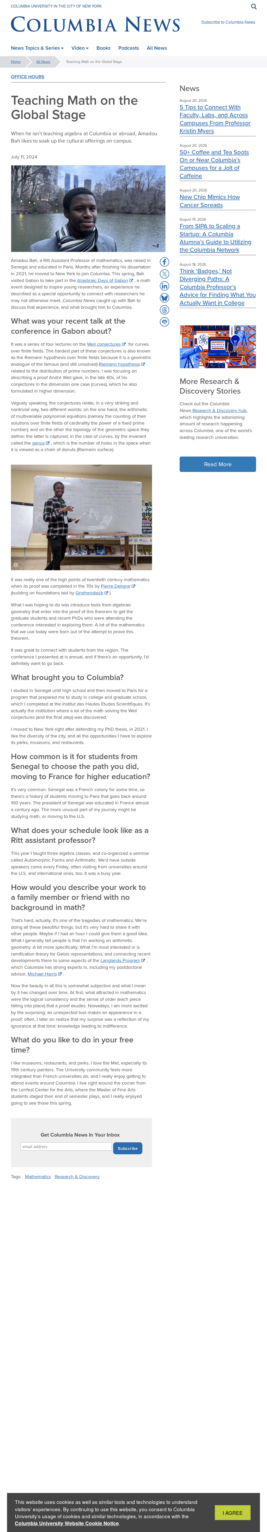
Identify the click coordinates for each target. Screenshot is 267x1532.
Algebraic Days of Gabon (102, 280)
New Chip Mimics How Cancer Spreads (210, 201)
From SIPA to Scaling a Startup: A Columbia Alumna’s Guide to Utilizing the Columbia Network (216, 238)
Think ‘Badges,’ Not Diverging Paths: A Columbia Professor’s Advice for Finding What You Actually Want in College (218, 287)
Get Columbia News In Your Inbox (80, 1135)
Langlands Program (120, 960)
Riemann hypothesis (119, 364)
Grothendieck (89, 592)
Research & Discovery (77, 1176)
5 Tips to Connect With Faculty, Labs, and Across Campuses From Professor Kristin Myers (215, 119)
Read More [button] (218, 464)
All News (43, 62)
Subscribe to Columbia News (228, 22)
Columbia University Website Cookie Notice (67, 1523)
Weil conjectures (104, 344)
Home (16, 62)
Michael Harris (42, 974)
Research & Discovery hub (219, 410)
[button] (164, 262)
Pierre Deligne (115, 586)
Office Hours (27, 76)
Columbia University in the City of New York (56, 6)
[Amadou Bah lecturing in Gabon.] (81, 517)
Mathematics (38, 1176)
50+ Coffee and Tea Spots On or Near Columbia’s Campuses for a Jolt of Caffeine (214, 164)
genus (38, 443)
